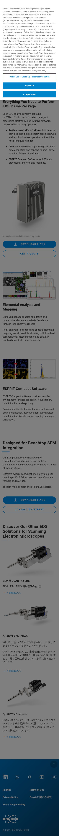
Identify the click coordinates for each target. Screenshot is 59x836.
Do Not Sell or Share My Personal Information (30, 77)
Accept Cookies (30, 94)
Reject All (29, 85)
